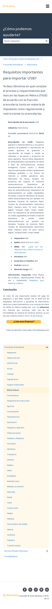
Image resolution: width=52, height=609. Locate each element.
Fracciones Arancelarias (13, 64)
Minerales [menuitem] (11, 491)
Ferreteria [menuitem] (11, 443)
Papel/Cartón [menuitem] (12, 379)
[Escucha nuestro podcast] (41, 590)
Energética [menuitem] (11, 475)
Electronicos (32, 64)
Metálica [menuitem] (10, 518)
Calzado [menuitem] (10, 373)
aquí (34, 307)
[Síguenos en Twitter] (30, 590)
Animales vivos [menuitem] (13, 481)
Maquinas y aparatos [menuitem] (15, 427)
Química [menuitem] (10, 459)
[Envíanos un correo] (47, 590)
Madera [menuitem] (10, 465)
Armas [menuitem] (9, 368)
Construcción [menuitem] (12, 508)
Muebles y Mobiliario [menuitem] (15, 438)
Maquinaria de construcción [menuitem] (18, 400)
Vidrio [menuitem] (9, 470)
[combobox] (23, 41)
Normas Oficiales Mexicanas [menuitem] (16, 550)
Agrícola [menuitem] (10, 406)
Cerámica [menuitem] (11, 534)
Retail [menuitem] (9, 497)
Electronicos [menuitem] (13, 390)
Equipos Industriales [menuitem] (15, 384)
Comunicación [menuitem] (13, 411)
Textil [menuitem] (9, 502)
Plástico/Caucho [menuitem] (14, 433)
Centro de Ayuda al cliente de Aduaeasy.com (21, 58)
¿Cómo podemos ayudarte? (17, 32)
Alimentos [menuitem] (11, 449)
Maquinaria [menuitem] (11, 352)
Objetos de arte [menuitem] (13, 357)
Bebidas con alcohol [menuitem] (15, 486)
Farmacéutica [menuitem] (13, 395)
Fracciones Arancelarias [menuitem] (14, 347)
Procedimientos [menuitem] (11, 556)
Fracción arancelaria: (18, 133)
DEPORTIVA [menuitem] (12, 363)
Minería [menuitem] (10, 529)
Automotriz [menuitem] (12, 422)
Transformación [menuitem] (13, 545)
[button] (47, 347)
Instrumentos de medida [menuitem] (17, 524)
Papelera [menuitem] (11, 540)
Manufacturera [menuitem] (13, 416)
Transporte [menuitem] (11, 454)
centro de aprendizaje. (33, 315)
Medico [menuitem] (10, 513)
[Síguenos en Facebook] (25, 590)
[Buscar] (46, 41)
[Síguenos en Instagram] (36, 590)
